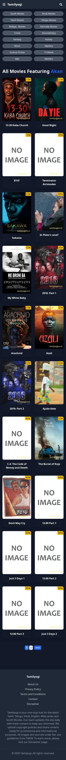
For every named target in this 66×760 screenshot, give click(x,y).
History (48, 39)
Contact (33, 699)
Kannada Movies (48, 26)
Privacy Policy (33, 689)
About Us (33, 684)
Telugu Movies (48, 20)
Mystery (49, 45)
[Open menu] (4, 4)
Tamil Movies (17, 20)
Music (17, 45)
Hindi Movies (48, 13)
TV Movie (48, 52)
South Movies (17, 13)
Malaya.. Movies (17, 26)
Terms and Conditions (33, 694)
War (17, 58)
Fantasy (17, 39)
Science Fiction (17, 52)
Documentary (49, 32)
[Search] (61, 4)
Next (37, 647)
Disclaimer (33, 704)
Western (49, 58)
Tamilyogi (14, 4)
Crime (17, 32)
